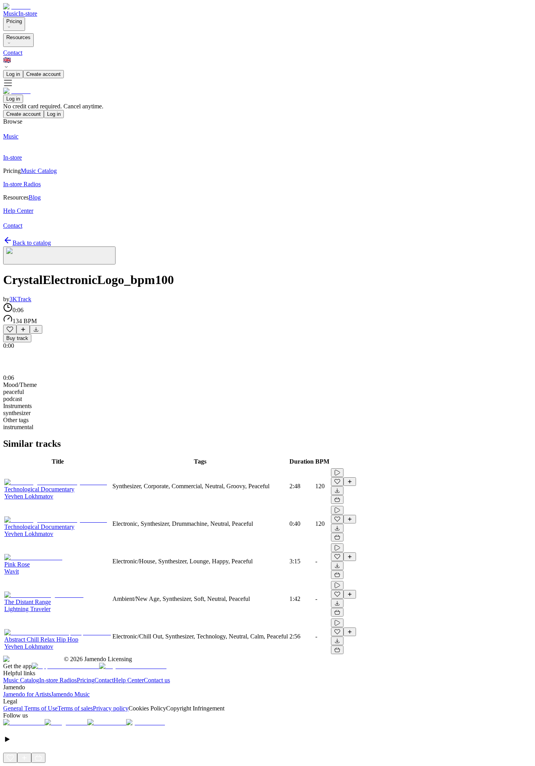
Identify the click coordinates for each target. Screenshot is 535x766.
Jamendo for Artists (27, 694)
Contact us (157, 680)
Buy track (17, 338)
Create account (43, 74)
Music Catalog (21, 680)
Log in (13, 74)
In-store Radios (58, 680)
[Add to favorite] (9, 329)
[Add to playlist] (23, 329)
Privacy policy (110, 708)
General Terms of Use (30, 708)
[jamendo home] (17, 6)
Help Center (129, 680)
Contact (12, 52)
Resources (18, 37)
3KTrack (20, 299)
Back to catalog (32, 242)
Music (10, 13)
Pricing (14, 21)
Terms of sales (75, 708)
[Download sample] (36, 329)
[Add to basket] (337, 499)
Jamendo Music (70, 694)
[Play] (59, 255)
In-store (27, 13)
